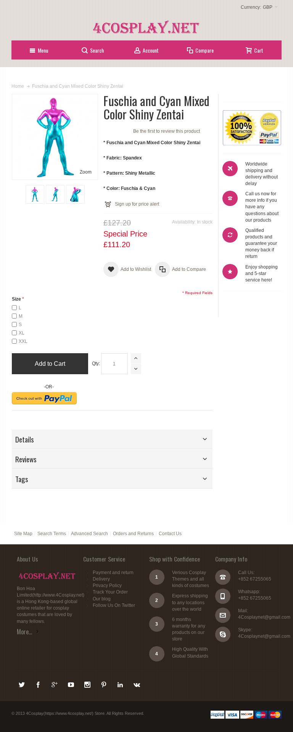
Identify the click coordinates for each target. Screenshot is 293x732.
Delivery (101, 579)
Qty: (96, 363)
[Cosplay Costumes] (146, 27)
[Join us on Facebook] (39, 683)
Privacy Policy (107, 585)
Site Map (23, 533)
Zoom (86, 172)
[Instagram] (88, 683)
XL (21, 333)
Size (16, 299)
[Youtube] (71, 683)
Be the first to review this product (166, 131)
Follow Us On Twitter (114, 605)
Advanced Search (89, 533)
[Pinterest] (104, 683)
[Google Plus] (55, 683)
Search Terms (51, 533)
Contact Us (170, 533)
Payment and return (113, 572)
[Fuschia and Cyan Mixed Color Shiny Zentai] (35, 194)
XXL (23, 341)
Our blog (102, 599)
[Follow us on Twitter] (22, 683)
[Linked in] (121, 683)
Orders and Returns (133, 533)
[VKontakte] (136, 683)
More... (24, 631)
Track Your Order (110, 592)
